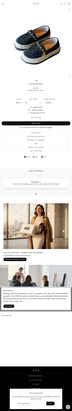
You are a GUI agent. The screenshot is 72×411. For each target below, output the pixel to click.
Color (19, 99)
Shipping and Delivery (36, 136)
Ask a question (36, 151)
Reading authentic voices (15, 259)
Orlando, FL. (36, 409)
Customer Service (35, 376)
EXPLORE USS (35, 388)
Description (36, 133)
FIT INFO (35, 384)
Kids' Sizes (33, 99)
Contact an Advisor (36, 147)
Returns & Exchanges (36, 140)
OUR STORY (9, 306)
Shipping (30, 90)
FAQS (36, 144)
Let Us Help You (35, 380)
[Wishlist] (65, 3)
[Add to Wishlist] (70, 9)
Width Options (49, 99)
